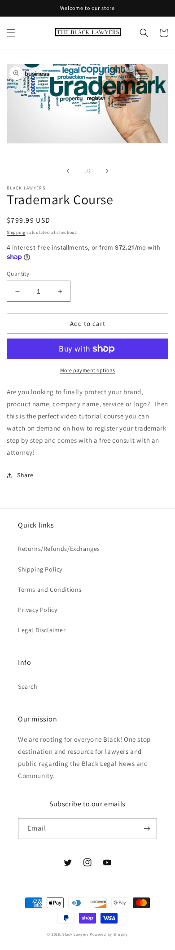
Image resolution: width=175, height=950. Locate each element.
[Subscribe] (147, 828)
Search (28, 686)
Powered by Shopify (109, 934)
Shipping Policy (40, 569)
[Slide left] (68, 171)
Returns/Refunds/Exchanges (59, 549)
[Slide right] (107, 171)
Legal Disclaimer (42, 630)
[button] (11, 33)
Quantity (18, 273)
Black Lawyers (75, 934)
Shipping (16, 232)
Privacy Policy (37, 610)
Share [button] (25, 475)
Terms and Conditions (50, 589)
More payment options (87, 370)
